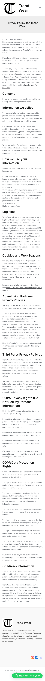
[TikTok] (41, 657)
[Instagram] (32, 657)
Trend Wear (24, 8)
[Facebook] (36, 657)
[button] (27, 675)
